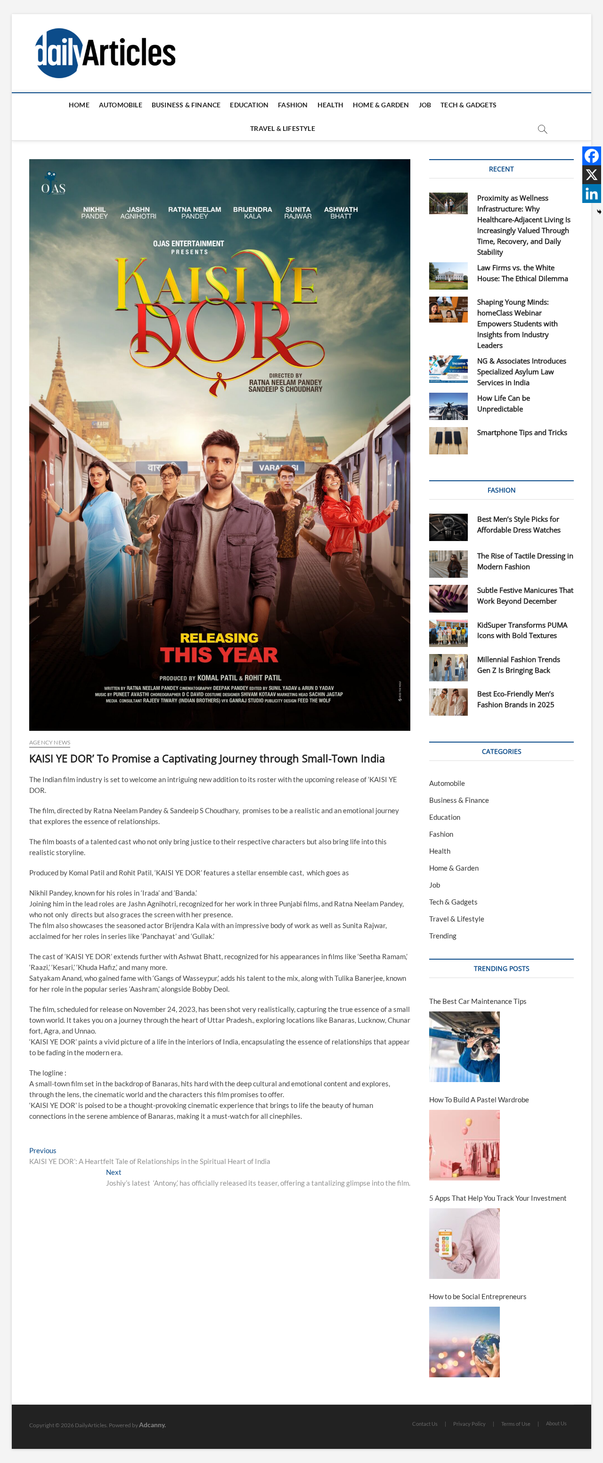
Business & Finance (186, 105)
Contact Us (425, 1424)
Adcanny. (152, 1425)
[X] (591, 174)
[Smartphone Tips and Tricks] (448, 440)
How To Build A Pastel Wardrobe (479, 1099)
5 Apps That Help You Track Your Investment (498, 1198)
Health (330, 105)
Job (425, 105)
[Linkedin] (591, 193)
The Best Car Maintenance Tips (478, 1001)
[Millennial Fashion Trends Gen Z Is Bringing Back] (448, 667)
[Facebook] (591, 155)
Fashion (293, 105)
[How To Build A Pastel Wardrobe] (464, 1145)
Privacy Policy (469, 1424)
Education (249, 105)
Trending (442, 935)
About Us (556, 1423)
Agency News (49, 742)
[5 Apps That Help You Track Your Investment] (464, 1243)
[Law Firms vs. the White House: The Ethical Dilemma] (448, 276)
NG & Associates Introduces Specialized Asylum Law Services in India (521, 371)
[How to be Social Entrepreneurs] (464, 1342)
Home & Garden (381, 105)
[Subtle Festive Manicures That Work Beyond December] (448, 598)
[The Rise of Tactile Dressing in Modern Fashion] (448, 564)
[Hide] (599, 212)
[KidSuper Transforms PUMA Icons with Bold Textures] (448, 633)
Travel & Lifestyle (282, 128)
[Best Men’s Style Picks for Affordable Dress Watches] (448, 527)
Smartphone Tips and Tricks (522, 432)
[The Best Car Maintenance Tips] (464, 1046)
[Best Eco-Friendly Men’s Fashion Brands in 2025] (448, 702)
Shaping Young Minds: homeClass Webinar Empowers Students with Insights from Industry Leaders (517, 323)
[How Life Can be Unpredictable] (448, 406)
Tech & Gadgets (468, 105)
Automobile (120, 105)
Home (79, 105)
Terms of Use (515, 1424)
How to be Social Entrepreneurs (478, 1296)
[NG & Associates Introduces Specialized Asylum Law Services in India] (448, 369)
